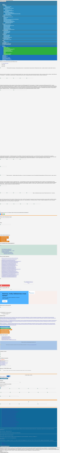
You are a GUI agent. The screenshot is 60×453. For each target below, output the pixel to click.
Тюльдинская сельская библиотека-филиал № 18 (9, 276)
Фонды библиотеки (6, 32)
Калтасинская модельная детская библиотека (8, 415)
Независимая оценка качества (8, 51)
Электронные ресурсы (7, 31)
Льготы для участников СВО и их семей (8, 250)
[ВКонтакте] (0, 214)
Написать (4, 301)
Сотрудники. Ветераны (7, 14)
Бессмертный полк (6, 36)
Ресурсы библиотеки (5, 30)
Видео (4, 41)
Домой (3, 442)
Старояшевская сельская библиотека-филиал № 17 (9, 275)
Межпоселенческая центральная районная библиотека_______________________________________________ (10, 258)
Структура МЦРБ (6, 11)
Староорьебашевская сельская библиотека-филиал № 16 (10, 274)
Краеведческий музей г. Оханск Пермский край (9, 339)
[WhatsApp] (4, 214)
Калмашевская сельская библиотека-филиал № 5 (9, 264)
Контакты (5, 5)
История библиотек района (8, 15)
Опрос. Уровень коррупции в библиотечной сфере (12, 13)
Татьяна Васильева (5, 63)
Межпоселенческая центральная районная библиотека (10, 408)
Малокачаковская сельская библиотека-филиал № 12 (9, 271)
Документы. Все (6, 47)
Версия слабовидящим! (5, 285)
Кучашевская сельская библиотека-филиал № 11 (9, 270)
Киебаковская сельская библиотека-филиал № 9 (9, 267)
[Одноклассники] (1, 214)
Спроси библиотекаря (7, 26)
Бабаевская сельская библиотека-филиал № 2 (8, 260)
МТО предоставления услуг (9, 10)
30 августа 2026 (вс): (2, 364)
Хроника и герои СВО (5, 251)
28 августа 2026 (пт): (2, 361)
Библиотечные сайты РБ (7, 28)
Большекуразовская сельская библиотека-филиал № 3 (10, 411)
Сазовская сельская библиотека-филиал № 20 (8, 273)
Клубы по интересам (7, 27)
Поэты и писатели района (7, 39)
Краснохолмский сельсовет (6, 336)
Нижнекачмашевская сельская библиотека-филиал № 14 (10, 272)
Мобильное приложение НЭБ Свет (9, 25)
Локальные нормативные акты (8, 49)
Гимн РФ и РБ (6, 17)
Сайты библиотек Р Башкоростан (8, 20)
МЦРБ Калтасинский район (4, 2)
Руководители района (7, 35)
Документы (4, 46)
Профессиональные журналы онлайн (9, 21)
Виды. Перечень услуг (8, 9)
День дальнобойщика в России (4, 363)
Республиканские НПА (7, 54)
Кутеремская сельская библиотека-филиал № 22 (9, 419)
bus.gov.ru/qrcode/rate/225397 (32, 344)
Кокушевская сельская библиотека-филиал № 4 (9, 268)
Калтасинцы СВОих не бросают (8, 253)
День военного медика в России (4, 362)
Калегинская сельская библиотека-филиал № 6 (9, 263)
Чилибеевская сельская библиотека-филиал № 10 (9, 426)
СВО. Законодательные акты (6, 249)
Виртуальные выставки (7, 24)
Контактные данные (8, 6)
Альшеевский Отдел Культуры (6, 337)
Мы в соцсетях (4, 444)
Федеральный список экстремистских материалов (11, 19)
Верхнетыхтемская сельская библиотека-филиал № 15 (10, 262)
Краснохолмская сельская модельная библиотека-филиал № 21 (11, 418)
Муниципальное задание (7, 50)
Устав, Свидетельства (7, 48)
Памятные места (6, 38)
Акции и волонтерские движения (7, 252)
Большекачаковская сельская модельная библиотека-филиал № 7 (11, 261)
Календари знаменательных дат (8, 16)
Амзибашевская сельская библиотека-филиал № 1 (9, 259)
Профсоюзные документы (7, 53)
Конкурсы (5, 18)
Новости (3, 443)
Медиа (3, 40)
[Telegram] (3, 214)
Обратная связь (7, 7)
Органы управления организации (9, 8)
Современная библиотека (9, 22)
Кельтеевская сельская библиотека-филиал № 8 (9, 266)
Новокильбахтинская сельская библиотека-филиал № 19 (10, 422)
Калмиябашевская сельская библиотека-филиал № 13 (10, 265)
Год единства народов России (6, 44)
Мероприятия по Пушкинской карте (9, 29)
